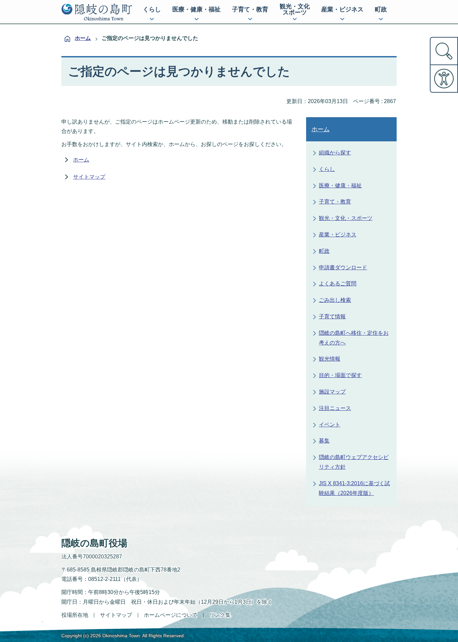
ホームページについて (170, 615)
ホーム (83, 38)
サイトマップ (89, 177)
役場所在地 (74, 615)
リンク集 (220, 615)
